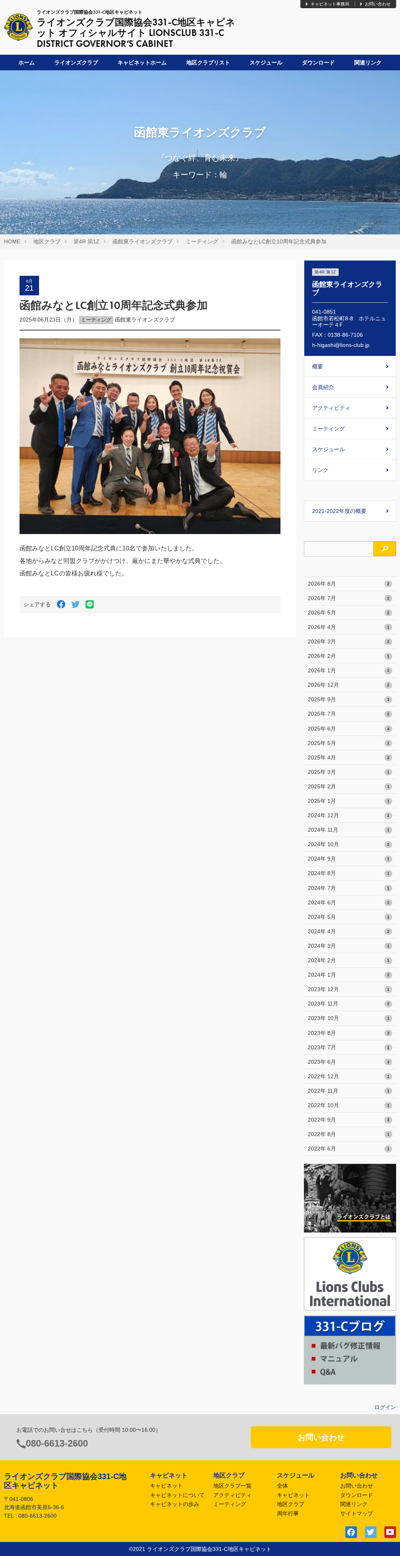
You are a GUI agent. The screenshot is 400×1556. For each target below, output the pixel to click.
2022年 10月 (348, 1105)
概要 (317, 366)
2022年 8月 (348, 1134)
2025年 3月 (348, 772)
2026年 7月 (348, 598)
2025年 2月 (348, 786)
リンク (320, 470)
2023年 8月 (348, 1033)
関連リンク (368, 62)
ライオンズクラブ (76, 62)
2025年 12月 (348, 685)
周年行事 (288, 1513)
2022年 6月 (348, 1148)
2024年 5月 (348, 917)
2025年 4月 (348, 757)
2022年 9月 (348, 1120)
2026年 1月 (348, 670)
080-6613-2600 (57, 1443)
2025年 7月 (348, 714)
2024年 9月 (348, 859)
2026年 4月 (348, 627)
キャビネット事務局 (330, 4)
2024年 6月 (348, 902)
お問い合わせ (378, 4)
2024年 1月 (348, 975)
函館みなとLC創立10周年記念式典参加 (279, 241)
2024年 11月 (348, 830)
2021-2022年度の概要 (339, 511)
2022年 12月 (348, 1076)
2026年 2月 (348, 656)
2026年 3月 (348, 641)
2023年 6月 (348, 1062)
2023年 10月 (348, 1018)
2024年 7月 (348, 888)
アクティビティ (331, 408)
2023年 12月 (348, 989)
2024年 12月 (348, 815)
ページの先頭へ (383, 1539)
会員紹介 (323, 387)
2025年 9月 (348, 699)
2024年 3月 (348, 946)
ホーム (26, 62)
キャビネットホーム (142, 62)
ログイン (385, 1407)
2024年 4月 (348, 931)
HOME (12, 241)
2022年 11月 (348, 1091)
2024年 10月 (348, 844)
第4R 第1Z (86, 241)
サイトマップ (356, 1513)
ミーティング (202, 241)
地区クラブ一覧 (232, 1486)
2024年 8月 (348, 873)
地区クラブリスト (208, 62)
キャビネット (166, 1486)
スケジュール (266, 62)
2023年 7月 (348, 1047)
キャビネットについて (177, 1495)
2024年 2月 (348, 960)
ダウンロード (318, 62)
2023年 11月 (348, 1003)
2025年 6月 (348, 728)
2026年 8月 (348, 584)
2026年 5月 (348, 612)
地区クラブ (47, 241)
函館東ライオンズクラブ (142, 241)
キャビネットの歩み (174, 1504)
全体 (282, 1486)
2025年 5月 (348, 743)
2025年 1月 (348, 801)
